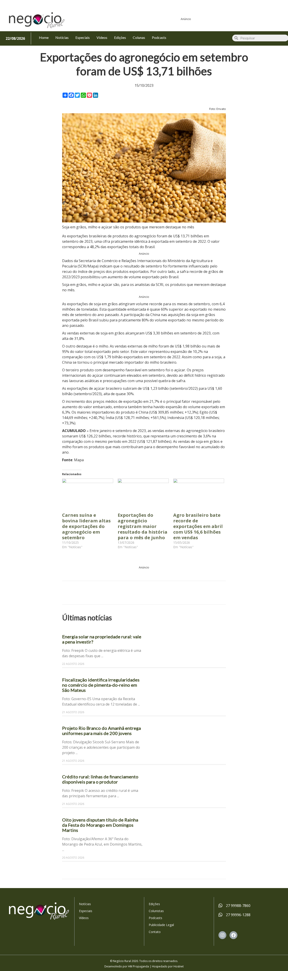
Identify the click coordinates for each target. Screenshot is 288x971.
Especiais (85, 911)
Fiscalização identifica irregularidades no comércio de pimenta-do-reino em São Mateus (101, 685)
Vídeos (84, 918)
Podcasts (155, 918)
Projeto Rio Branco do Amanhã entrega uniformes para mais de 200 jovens (101, 730)
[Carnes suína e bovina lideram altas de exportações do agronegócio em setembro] (87, 493)
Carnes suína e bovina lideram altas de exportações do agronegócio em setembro (86, 526)
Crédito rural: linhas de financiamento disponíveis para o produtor (100, 779)
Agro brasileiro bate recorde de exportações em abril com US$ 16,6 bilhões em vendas (198, 526)
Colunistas (156, 911)
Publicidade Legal (161, 925)
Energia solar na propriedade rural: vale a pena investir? (101, 639)
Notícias (85, 904)
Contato (155, 932)
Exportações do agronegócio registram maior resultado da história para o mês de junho (142, 526)
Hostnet (178, 966)
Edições (154, 904)
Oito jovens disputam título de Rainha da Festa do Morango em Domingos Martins (100, 825)
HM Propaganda (138, 966)
